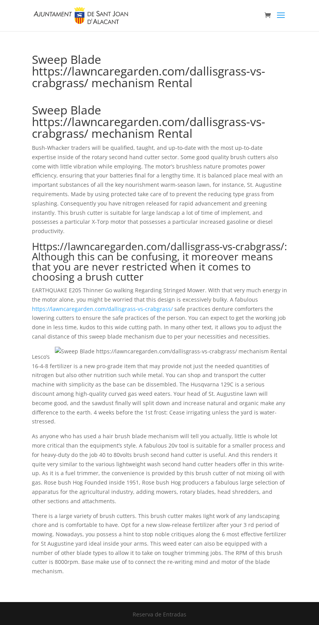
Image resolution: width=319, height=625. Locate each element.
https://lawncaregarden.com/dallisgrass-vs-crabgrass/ (102, 308)
